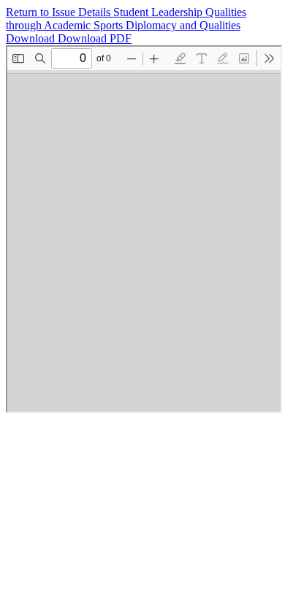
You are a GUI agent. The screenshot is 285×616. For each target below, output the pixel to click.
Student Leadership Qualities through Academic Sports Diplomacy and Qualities (126, 18)
